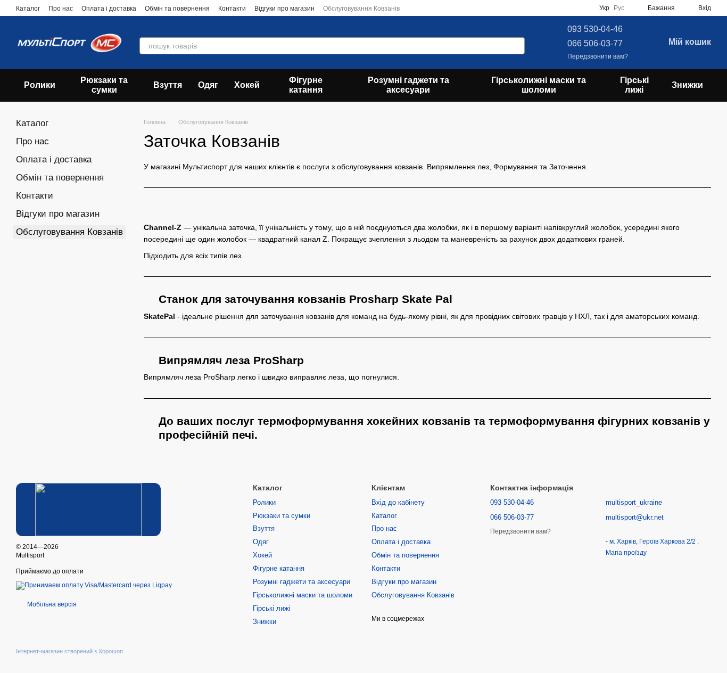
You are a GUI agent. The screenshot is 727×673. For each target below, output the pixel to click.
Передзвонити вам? (597, 56)
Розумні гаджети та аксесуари (408, 85)
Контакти (232, 8)
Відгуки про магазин (284, 8)
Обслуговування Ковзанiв (361, 8)
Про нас (60, 8)
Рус (619, 8)
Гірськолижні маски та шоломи (538, 85)
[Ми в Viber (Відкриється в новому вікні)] (453, 8)
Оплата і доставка (108, 8)
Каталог (28, 8)
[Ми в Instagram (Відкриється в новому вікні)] (427, 8)
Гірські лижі (634, 85)
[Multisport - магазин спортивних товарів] (88, 509)
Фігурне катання (306, 85)
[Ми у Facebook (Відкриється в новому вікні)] (414, 8)
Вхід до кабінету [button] (398, 502)
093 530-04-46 (595, 29)
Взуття (167, 84)
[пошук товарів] (516, 45)
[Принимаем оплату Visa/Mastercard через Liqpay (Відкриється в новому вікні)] (94, 585)
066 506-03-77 (595, 43)
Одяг (208, 84)
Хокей (247, 84)
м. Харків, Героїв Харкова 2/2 (653, 541)
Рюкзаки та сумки (104, 85)
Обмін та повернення (177, 8)
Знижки (687, 84)
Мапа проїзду (626, 552)
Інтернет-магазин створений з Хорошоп (69, 651)
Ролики (39, 84)
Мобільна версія (51, 604)
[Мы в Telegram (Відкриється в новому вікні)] (440, 8)
